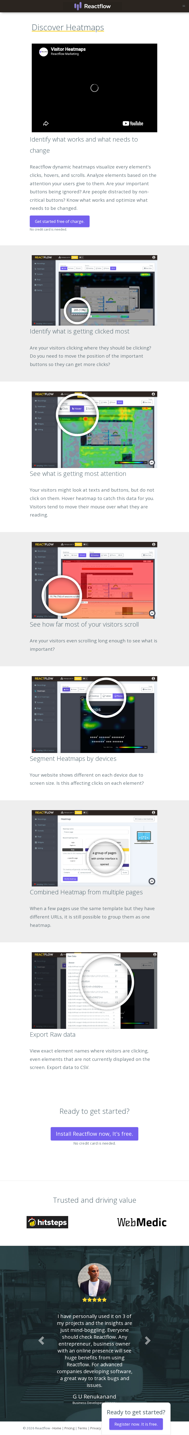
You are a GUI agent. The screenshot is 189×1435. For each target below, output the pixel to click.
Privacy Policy (100, 1428)
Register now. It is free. (136, 1424)
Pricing (69, 1428)
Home (56, 1428)
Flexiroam (116, 1396)
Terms (82, 1428)
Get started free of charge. (59, 221)
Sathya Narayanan (94, 1389)
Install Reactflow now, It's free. (94, 1133)
